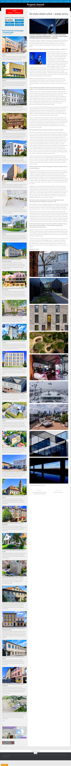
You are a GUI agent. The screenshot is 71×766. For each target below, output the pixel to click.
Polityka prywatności (35, 751)
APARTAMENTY (19, 25)
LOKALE (9, 22)
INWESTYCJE (8, 1)
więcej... (3, 720)
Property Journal (54, 1)
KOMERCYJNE (19, 20)
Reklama (61, 1)
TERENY (19, 22)
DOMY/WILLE (9, 25)
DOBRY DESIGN (26, 1)
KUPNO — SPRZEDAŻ (14, 12)
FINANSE (15, 1)
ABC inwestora (45, 1)
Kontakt (65, 1)
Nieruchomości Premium (36, 1)
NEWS (19, 1)
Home (3, 1)
